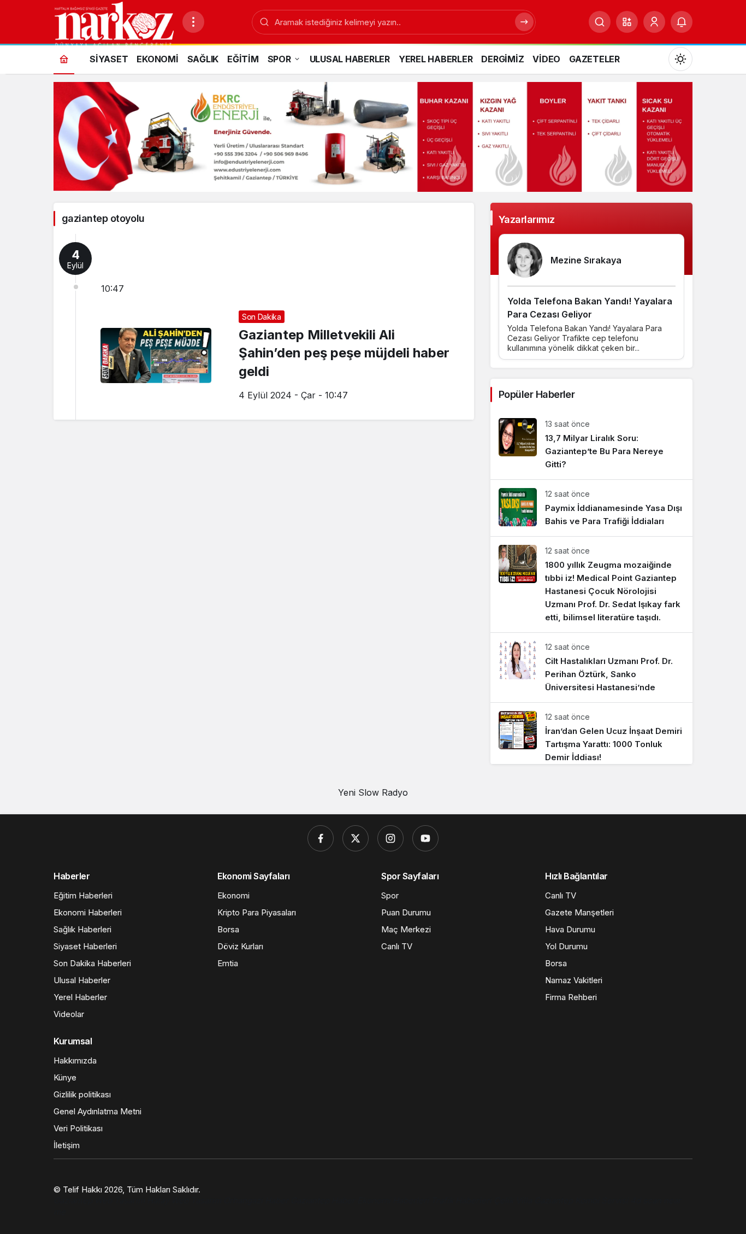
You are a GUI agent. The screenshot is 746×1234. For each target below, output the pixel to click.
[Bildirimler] (681, 22)
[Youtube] (425, 838)
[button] (627, 22)
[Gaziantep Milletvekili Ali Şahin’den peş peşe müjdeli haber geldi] (264, 327)
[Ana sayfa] (64, 58)
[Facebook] (320, 838)
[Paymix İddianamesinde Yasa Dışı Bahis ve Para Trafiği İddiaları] (591, 508)
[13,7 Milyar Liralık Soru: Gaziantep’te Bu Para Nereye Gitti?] (591, 444)
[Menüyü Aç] (193, 22)
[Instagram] (390, 838)
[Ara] (600, 22)
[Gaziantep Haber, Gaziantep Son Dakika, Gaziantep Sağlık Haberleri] (114, 23)
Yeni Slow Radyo (373, 792)
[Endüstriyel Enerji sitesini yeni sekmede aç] (373, 137)
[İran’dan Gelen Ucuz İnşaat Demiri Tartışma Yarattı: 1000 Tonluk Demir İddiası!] (591, 733)
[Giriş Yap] (654, 22)
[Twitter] (355, 838)
